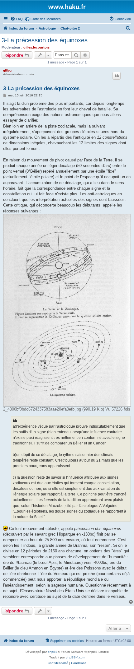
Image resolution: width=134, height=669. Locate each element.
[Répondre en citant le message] (116, 75)
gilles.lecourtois (36, 47)
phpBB (53, 651)
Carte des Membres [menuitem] (46, 19)
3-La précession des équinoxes (45, 40)
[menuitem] (16, 19)
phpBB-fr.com (75, 657)
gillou (7, 70)
